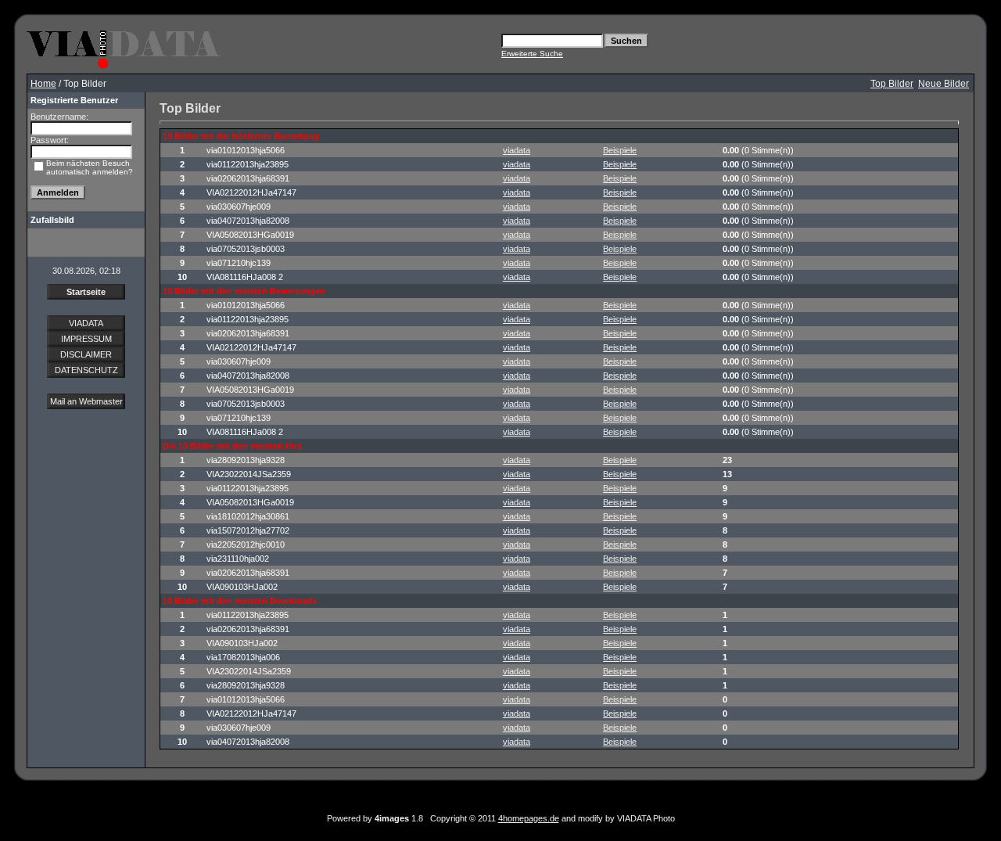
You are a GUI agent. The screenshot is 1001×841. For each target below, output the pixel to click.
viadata (516, 150)
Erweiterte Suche (532, 53)
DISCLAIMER (86, 354)
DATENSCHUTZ (86, 370)
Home (43, 83)
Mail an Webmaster (86, 401)
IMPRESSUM (86, 338)
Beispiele (620, 150)
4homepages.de (528, 818)
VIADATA (86, 323)
